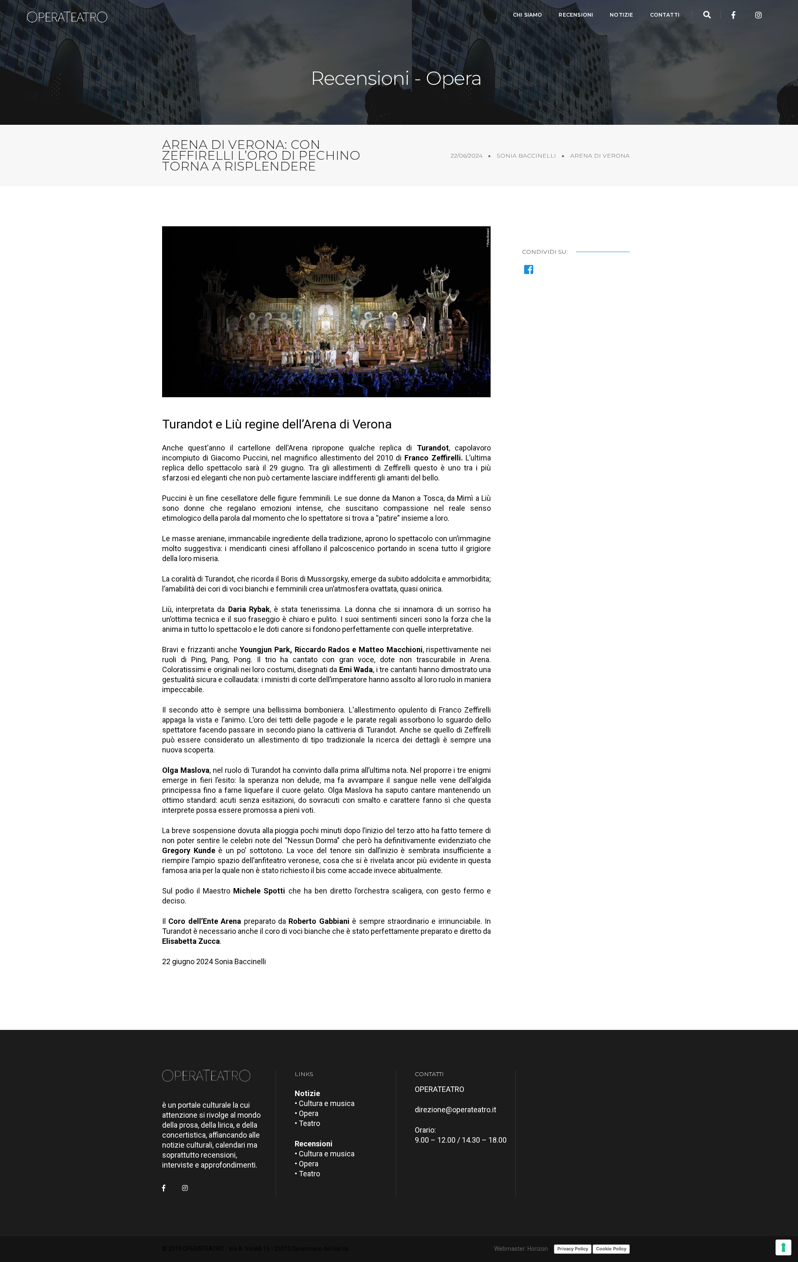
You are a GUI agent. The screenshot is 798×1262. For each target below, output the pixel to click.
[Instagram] (758, 15)
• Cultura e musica (325, 1103)
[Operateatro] (70, 14)
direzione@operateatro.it (455, 1109)
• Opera (306, 1113)
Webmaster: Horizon (521, 1248)
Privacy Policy (572, 1249)
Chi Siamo (527, 15)
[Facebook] (733, 15)
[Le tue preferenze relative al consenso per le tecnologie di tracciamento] (783, 1247)
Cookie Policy (611, 1249)
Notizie (621, 15)
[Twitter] (746, 15)
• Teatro (307, 1123)
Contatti (665, 15)
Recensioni (576, 15)
